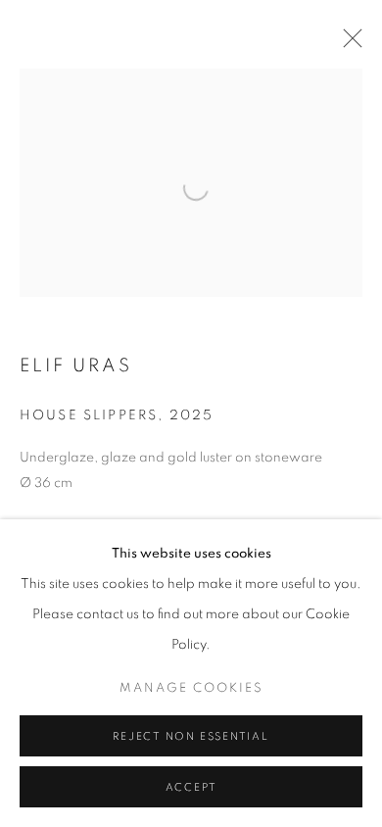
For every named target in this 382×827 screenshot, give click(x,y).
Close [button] (347, 44)
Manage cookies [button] (191, 688)
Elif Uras (76, 366)
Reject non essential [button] (190, 736)
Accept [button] (191, 787)
